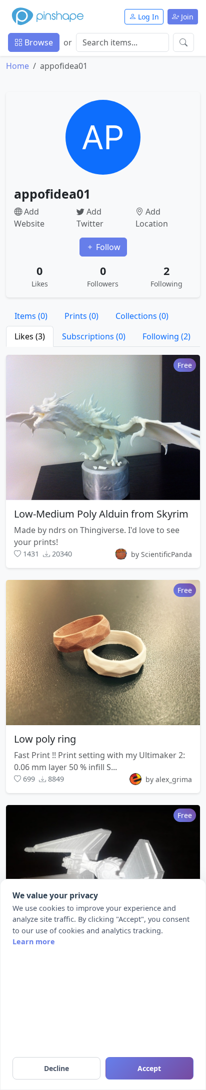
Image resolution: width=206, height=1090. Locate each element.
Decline (56, 1068)
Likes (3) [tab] (29, 336)
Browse (37, 42)
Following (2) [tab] (166, 336)
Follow (107, 247)
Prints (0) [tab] (81, 315)
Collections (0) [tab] (142, 315)
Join (186, 16)
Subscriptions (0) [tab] (94, 336)
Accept (149, 1068)
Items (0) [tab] (31, 315)
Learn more (33, 941)
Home (17, 65)
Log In (147, 16)
